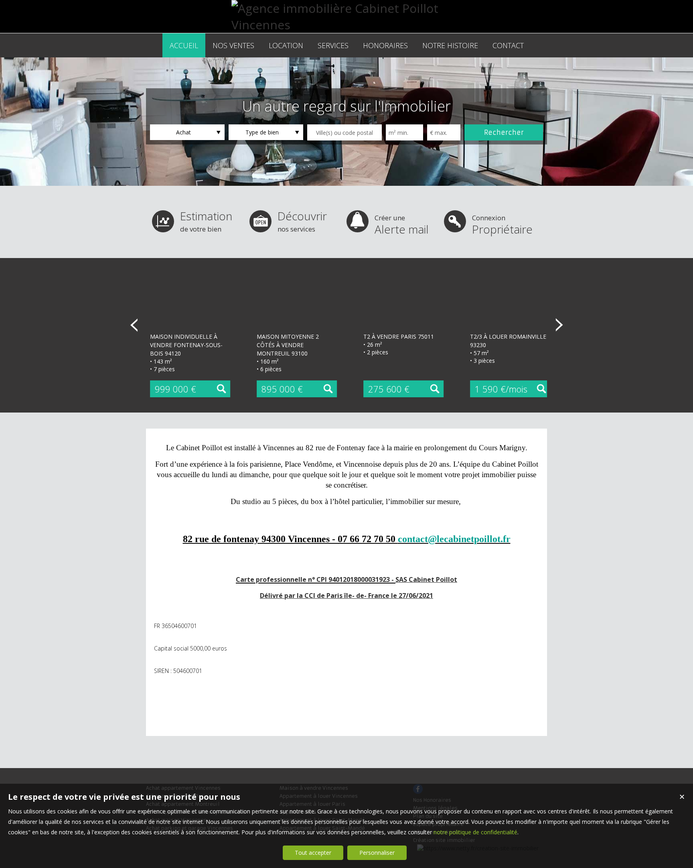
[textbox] (344, 132)
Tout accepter (313, 852)
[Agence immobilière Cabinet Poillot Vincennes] (346, 24)
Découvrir (302, 221)
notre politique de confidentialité (475, 832)
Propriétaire (502, 225)
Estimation (206, 221)
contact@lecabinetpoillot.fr (454, 539)
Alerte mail (402, 225)
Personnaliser (377, 852)
